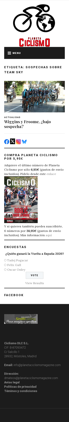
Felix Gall (14, 265)
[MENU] (8, 53)
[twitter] (13, 143)
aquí (49, 235)
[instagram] (19, 143)
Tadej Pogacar (17, 260)
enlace (51, 174)
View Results (34, 283)
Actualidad (12, 117)
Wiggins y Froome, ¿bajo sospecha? (27, 124)
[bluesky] (25, 143)
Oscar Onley (16, 270)
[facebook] (7, 143)
